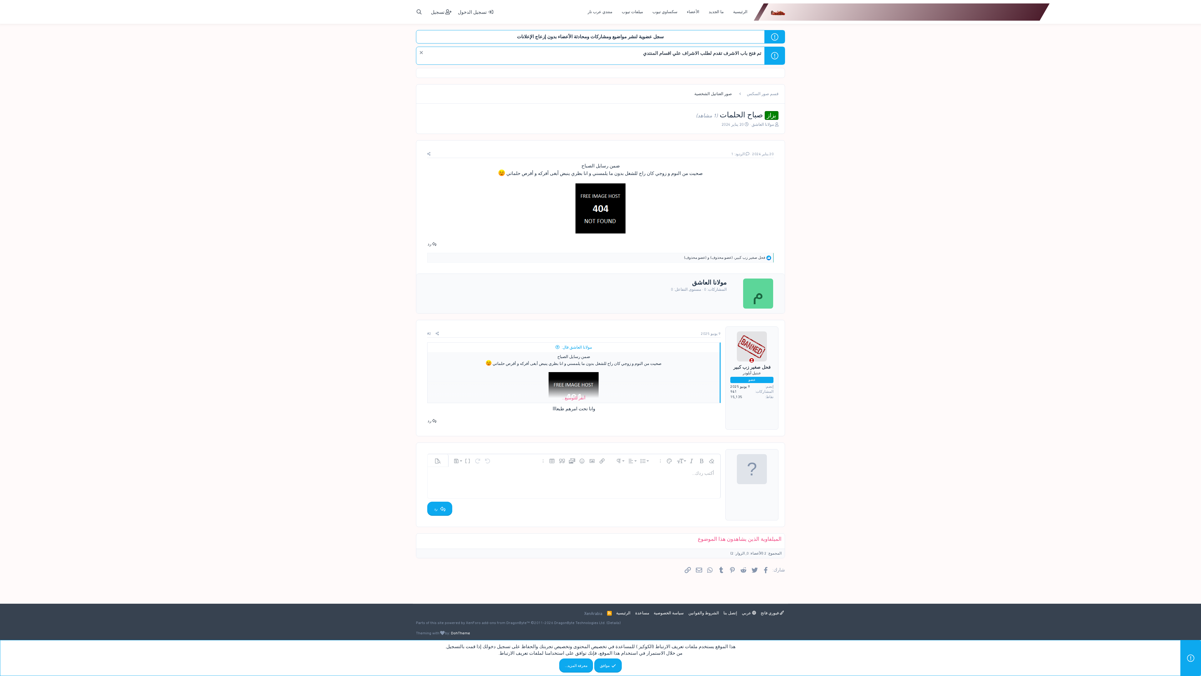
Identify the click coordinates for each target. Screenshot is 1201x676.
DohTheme (460, 633)
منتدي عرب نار (600, 11)
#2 (429, 333)
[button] (711, 461)
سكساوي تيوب (664, 11)
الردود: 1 (738, 154)
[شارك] (429, 154)
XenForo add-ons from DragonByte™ (498, 623)
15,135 (736, 397)
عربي (747, 613)
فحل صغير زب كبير (752, 367)
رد (429, 244)
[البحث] (419, 12)
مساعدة (642, 613)
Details (614, 623)
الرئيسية (740, 11)
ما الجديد (716, 11)
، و (724, 257)
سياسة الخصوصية (669, 613)
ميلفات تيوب (632, 11)
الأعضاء (693, 11)
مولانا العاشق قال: (577, 347)
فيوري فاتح (770, 613)
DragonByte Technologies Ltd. (580, 623)
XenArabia (593, 613)
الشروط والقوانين (703, 613)
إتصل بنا (730, 613)
